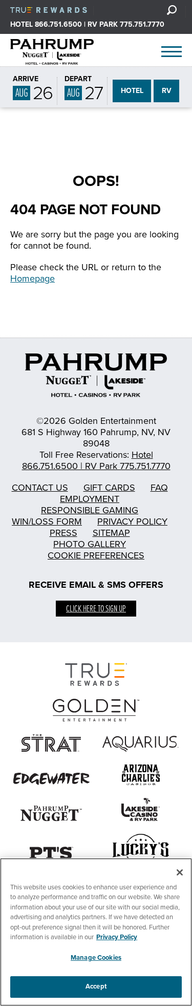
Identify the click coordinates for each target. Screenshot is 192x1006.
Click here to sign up (96, 609)
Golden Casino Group (63, 52)
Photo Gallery (89, 544)
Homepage (32, 278)
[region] (96, 932)
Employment (89, 499)
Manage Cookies (96, 958)
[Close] (179, 872)
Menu (171, 52)
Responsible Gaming (89, 510)
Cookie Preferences (96, 555)
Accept (96, 986)
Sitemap (111, 532)
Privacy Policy (132, 521)
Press (63, 532)
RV (167, 90)
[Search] (171, 9)
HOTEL (132, 90)
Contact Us (40, 487)
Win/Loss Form (47, 521)
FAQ (159, 487)
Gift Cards (109, 487)
